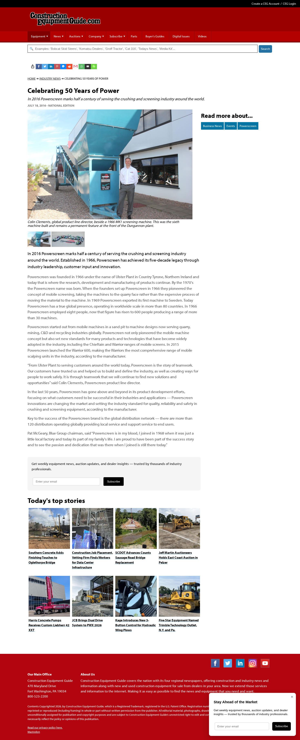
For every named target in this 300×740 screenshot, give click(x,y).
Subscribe (116, 36)
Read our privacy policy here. (45, 727)
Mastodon (34, 732)
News (57, 36)
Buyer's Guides (155, 36)
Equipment (38, 36)
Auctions (74, 36)
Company (95, 36)
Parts (134, 36)
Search (265, 48)
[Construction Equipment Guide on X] (229, 666)
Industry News (50, 78)
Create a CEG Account (265, 4)
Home (32, 78)
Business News (212, 126)
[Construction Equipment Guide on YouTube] (266, 666)
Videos (202, 36)
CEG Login (289, 4)
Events (231, 126)
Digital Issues (181, 36)
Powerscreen (248, 126)
